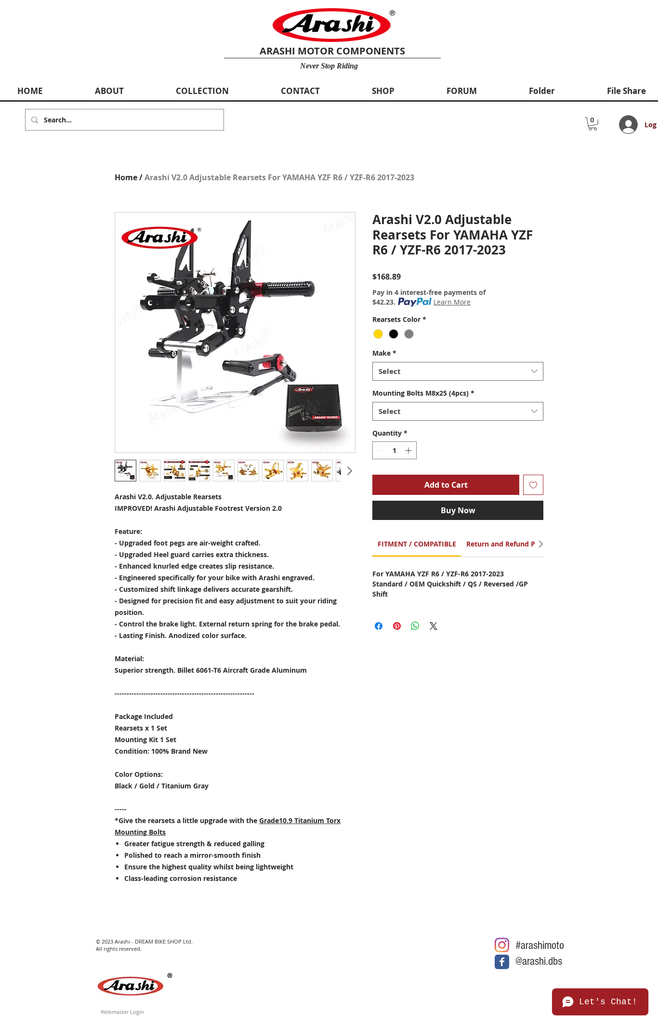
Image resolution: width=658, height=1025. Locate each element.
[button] (593, 124)
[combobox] (457, 371)
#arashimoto (539, 945)
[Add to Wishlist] (533, 485)
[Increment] (409, 450)
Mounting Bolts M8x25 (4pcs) (423, 393)
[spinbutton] (394, 450)
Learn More (452, 301)
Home (126, 177)
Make (384, 353)
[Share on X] (433, 626)
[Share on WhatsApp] (415, 626)
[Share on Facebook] (378, 626)
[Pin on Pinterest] (397, 626)
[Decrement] (380, 450)
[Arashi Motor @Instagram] (502, 945)
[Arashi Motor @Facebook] (502, 962)
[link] (417, 543)
